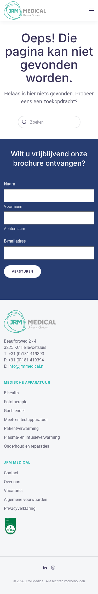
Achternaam (14, 228)
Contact (11, 472)
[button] (91, 10)
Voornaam (13, 206)
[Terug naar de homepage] (25, 10)
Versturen (22, 271)
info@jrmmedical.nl (26, 366)
